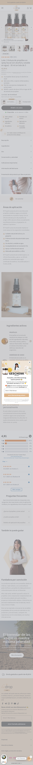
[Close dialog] (30, 362)
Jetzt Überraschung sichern (16, 395)
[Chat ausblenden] (31, 757)
